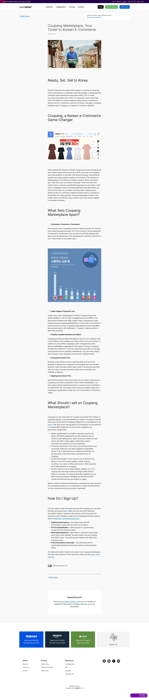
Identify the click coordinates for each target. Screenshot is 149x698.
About (124, 1)
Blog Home (25, 16)
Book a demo (124, 7)
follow (79, 602)
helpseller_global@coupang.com (67, 519)
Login (100, 7)
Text (138, 1)
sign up (87, 604)
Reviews (119, 1)
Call (142, 1)
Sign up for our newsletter (94, 17)
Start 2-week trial (111, 7)
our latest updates (69, 602)
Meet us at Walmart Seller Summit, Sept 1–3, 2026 (16, 1)
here (49, 425)
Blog (114, 1)
